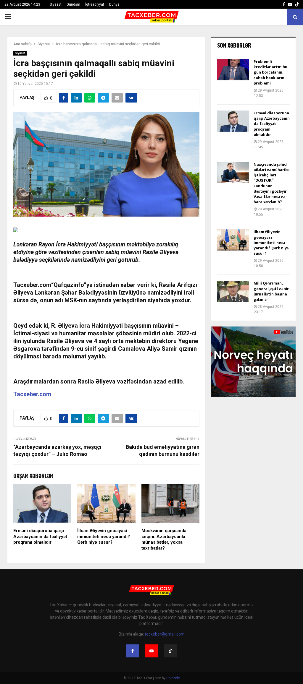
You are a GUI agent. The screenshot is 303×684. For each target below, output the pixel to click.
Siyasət (56, 4)
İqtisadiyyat (94, 4)
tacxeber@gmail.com (165, 634)
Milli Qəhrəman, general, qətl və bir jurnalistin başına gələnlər (271, 291)
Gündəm (73, 4)
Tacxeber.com (32, 394)
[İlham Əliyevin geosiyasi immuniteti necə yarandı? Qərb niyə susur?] (233, 240)
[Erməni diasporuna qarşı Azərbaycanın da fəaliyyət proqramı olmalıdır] (233, 121)
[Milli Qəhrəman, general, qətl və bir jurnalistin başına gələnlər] (233, 291)
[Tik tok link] (297, 4)
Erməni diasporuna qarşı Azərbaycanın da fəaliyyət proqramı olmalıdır (40, 536)
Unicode (173, 678)
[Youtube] (151, 650)
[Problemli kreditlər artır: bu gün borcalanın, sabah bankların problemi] (233, 69)
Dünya (114, 4)
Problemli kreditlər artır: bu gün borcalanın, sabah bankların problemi (270, 72)
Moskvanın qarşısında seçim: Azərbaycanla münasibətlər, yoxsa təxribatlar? (163, 539)
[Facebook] (132, 650)
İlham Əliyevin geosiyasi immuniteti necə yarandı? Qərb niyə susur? (103, 536)
